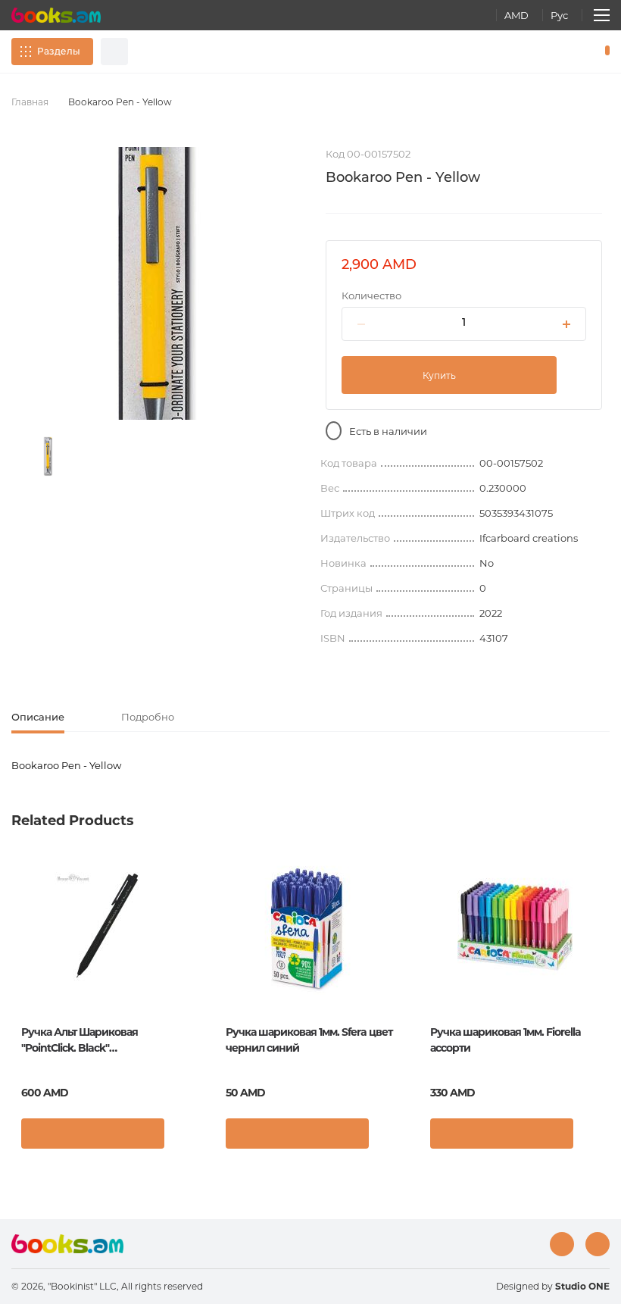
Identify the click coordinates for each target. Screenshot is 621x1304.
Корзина (604, 51)
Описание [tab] (37, 717)
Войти (542, 51)
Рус (559, 15)
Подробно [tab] (147, 717)
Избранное (568, 51)
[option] (48, 456)
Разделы (58, 51)
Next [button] (602, 965)
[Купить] (92, 1133)
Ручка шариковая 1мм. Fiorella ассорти (505, 1040)
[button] (185, 1137)
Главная (29, 102)
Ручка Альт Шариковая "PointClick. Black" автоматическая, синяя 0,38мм (98, 1040)
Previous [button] (19, 965)
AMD (516, 15)
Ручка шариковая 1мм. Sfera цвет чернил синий (309, 1040)
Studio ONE (582, 1286)
